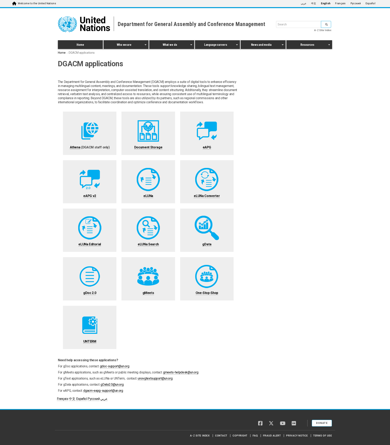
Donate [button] (322, 423)
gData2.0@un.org (112, 384)
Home (80, 45)
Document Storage (148, 147)
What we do (163, 45)
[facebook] (260, 423)
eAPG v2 (89, 196)
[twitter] (271, 423)
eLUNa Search (148, 244)
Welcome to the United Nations (37, 3)
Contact (221, 435)
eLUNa (148, 196)
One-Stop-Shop (207, 293)
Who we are (117, 45)
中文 (313, 3)
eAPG (207, 147)
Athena (75, 147)
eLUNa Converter (207, 196)
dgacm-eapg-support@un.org (103, 391)
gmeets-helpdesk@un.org (180, 372)
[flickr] (294, 423)
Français (340, 3)
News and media (256, 45)
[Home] (72, 421)
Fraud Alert (272, 435)
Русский (356, 3)
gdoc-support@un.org (114, 366)
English (325, 3)
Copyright (240, 435)
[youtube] (282, 423)
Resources (300, 45)
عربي (303, 3)
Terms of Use (322, 435)
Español (370, 3)
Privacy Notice (297, 435)
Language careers (211, 45)
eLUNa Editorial (89, 244)
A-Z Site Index (322, 30)
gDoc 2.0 (89, 293)
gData (206, 244)
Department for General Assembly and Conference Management (191, 24)
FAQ (255, 435)
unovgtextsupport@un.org (155, 378)
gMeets (148, 293)
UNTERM (89, 341)
